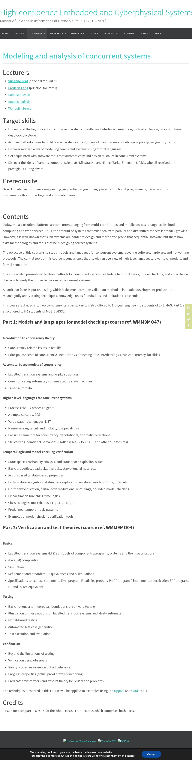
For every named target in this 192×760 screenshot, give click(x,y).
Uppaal (119, 691)
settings (130, 756)
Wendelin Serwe (19, 108)
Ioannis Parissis (19, 101)
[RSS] (188, 307)
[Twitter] (188, 319)
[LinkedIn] (188, 313)
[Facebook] (188, 325)
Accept (151, 754)
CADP (135, 691)
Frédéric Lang (18, 88)
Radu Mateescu (19, 95)
